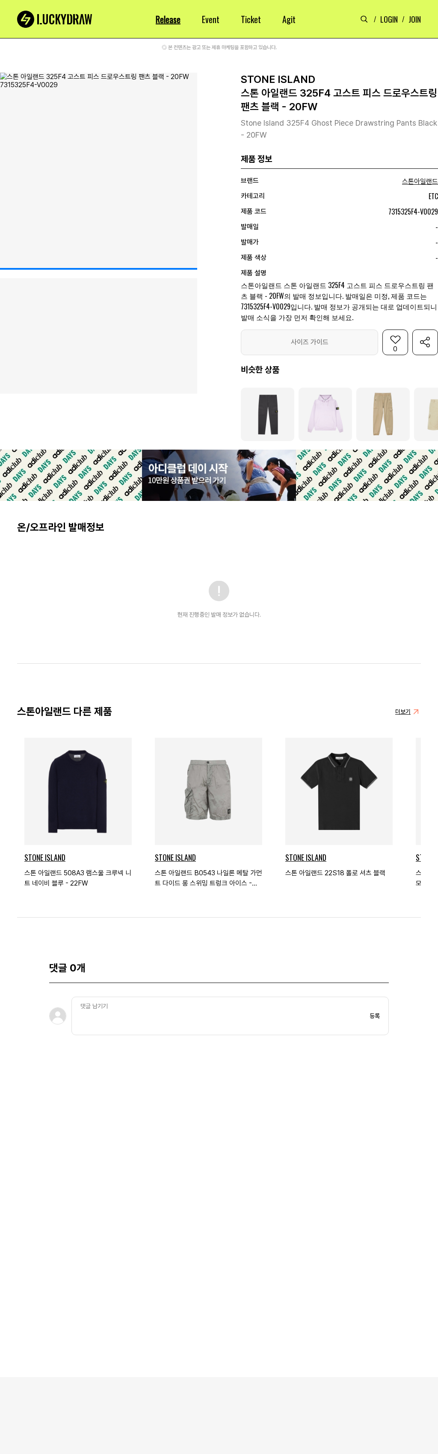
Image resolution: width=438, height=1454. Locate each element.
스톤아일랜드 (420, 181)
